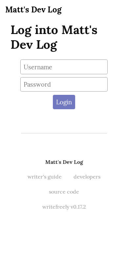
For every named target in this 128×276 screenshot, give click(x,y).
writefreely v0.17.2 (64, 206)
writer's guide (45, 176)
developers (87, 176)
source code (64, 191)
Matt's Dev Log (33, 10)
